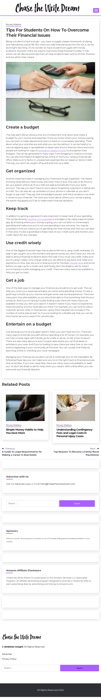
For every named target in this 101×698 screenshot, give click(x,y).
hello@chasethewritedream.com (57, 484)
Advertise (20, 484)
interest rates (76, 263)
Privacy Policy (9, 659)
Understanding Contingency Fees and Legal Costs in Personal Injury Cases (74, 433)
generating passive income (52, 150)
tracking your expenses (39, 219)
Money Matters (13, 24)
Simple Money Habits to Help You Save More (24, 431)
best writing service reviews (64, 538)
